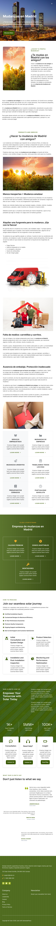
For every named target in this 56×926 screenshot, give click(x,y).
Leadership (5, 896)
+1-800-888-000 (9, 878)
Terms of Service (7, 907)
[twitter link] (6, 883)
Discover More (8, 33)
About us (5, 894)
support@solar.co (9, 875)
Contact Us (10, 762)
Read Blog (45, 762)
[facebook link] (9, 883)
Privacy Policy (6, 904)
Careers (4, 899)
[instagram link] (3, 883)
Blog (3, 902)
